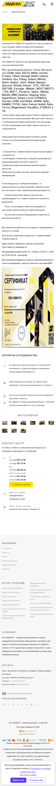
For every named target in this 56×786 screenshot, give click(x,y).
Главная (5, 12)
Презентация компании (19, 694)
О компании (6, 548)
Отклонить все (36, 780)
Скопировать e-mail (17, 499)
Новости (5, 553)
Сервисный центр (9, 565)
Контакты (6, 569)
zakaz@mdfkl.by (22, 684)
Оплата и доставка (9, 561)
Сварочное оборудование (12, 588)
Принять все (18, 780)
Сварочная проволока (11, 601)
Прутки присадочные (10, 605)
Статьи (5, 557)
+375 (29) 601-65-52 (17, 681)
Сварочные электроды (11, 592)
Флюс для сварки (9, 596)
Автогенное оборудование (40, 603)
